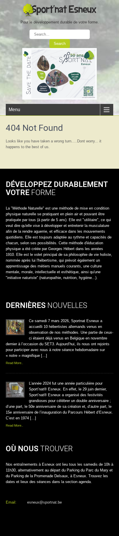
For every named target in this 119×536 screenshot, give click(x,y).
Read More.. (14, 363)
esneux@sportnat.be (44, 502)
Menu (14, 109)
